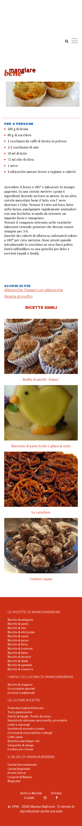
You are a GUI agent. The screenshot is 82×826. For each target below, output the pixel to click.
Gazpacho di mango (21, 745)
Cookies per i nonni (20, 749)
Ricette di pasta (18, 624)
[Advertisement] (41, 35)
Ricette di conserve (20, 669)
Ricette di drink (18, 661)
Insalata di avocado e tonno (26, 728)
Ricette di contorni (20, 648)
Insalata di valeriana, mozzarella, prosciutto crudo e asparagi (37, 722)
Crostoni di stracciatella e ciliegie (30, 733)
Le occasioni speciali (21, 688)
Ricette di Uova (18, 644)
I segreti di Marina (20, 777)
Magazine (14, 781)
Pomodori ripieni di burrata (26, 708)
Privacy (56, 793)
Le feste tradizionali (21, 693)
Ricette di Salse (18, 653)
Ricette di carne (18, 636)
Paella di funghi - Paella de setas (29, 716)
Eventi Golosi (17, 773)
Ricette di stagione (20, 684)
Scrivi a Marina (31, 793)
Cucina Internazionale (22, 764)
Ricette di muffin (18, 297)
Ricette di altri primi (21, 632)
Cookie (29, 797)
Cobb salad (15, 737)
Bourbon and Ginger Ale (24, 741)
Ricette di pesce (18, 640)
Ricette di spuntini (20, 665)
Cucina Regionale (19, 769)
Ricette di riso (17, 628)
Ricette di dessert (19, 657)
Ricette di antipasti (20, 620)
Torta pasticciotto (20, 712)
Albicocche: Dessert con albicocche (33, 290)
